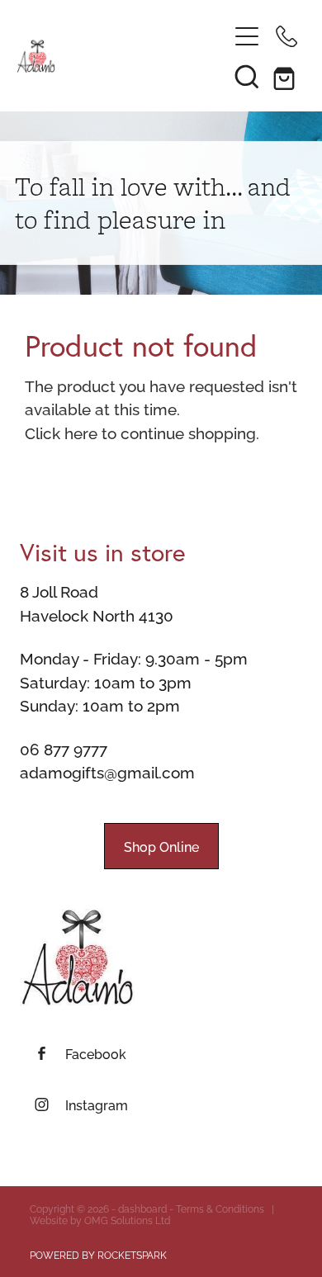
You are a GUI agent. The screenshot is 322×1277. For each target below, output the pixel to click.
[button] (247, 76)
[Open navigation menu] (247, 36)
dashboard (142, 1208)
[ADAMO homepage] (122, 56)
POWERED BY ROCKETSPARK (98, 1254)
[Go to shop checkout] (286, 76)
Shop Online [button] (161, 846)
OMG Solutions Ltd (127, 1220)
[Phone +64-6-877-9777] (286, 36)
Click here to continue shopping (140, 431)
